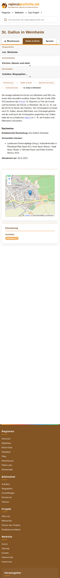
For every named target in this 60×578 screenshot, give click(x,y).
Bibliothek (19, 12)
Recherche (7, 497)
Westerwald (7, 469)
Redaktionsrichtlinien (11, 529)
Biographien (7, 488)
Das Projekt (34, 12)
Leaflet (27, 215)
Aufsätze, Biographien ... (15, 71)
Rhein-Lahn (7, 465)
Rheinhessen (12, 238)
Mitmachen (7, 520)
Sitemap (5, 548)
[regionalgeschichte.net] (20, 5)
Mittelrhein (6, 443)
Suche (5, 544)
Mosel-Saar (7, 447)
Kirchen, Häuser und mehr (16, 60)
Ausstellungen (8, 493)
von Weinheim (10, 49)
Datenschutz (7, 557)
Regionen (6, 12)
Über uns (6, 516)
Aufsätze (6, 484)
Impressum (7, 561)
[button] (30, 193)
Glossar (5, 502)
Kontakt (5, 553)
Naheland (6, 452)
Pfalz (4, 456)
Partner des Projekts (11, 525)
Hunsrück (6, 438)
